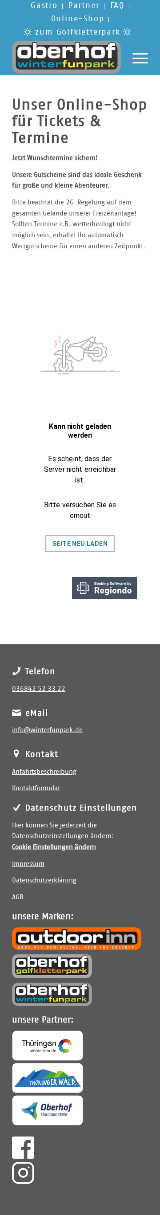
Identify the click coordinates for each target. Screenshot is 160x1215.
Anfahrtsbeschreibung (44, 771)
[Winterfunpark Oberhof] (52, 994)
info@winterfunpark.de (47, 730)
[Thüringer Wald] (47, 1078)
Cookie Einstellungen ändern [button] (54, 847)
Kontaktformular (36, 788)
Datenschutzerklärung (44, 880)
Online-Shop (77, 19)
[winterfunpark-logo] (66, 57)
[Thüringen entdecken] (47, 1046)
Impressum (28, 864)
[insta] (23, 1173)
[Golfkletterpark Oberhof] (52, 966)
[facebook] (23, 1148)
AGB (18, 897)
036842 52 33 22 (38, 689)
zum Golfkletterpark (78, 32)
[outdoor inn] (76, 938)
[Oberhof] (47, 1110)
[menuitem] (44, 6)
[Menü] (136, 57)
